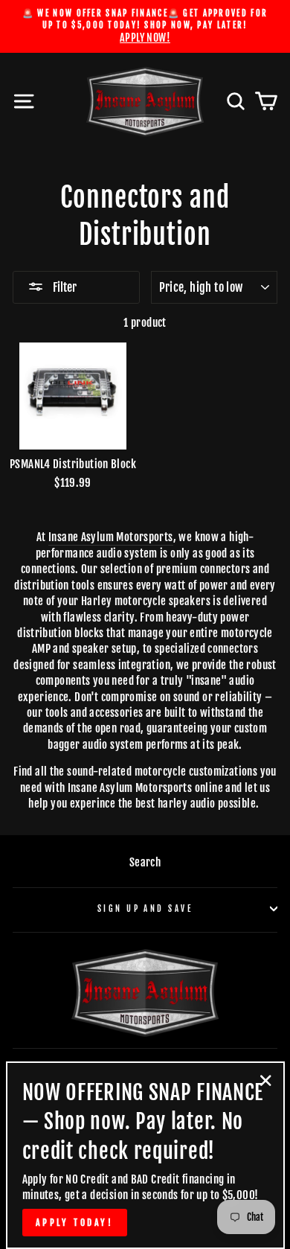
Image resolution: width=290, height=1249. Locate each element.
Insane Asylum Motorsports (110, 537)
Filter (64, 287)
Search (145, 862)
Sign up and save (145, 908)
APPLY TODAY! (75, 1222)
